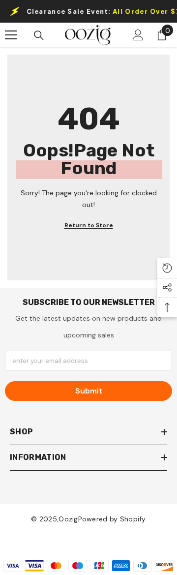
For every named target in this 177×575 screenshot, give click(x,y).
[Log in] (138, 35)
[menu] (11, 35)
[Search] (39, 35)
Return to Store (88, 225)
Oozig (68, 518)
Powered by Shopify (112, 518)
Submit (88, 391)
